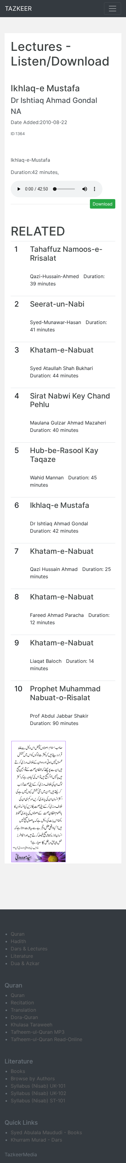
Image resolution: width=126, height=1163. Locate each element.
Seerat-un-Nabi (57, 304)
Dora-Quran (24, 1017)
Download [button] (103, 203)
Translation (23, 1010)
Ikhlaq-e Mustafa (59, 505)
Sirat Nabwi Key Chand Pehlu (70, 400)
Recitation (22, 1002)
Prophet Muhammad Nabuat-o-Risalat (65, 693)
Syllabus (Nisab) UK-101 (38, 1086)
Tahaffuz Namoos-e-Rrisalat (66, 253)
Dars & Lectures (29, 949)
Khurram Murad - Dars (36, 1140)
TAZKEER (18, 8)
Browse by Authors (33, 1078)
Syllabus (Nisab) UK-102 (38, 1093)
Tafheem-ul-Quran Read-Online (46, 1039)
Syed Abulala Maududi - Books (46, 1132)
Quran (17, 934)
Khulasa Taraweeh (31, 1024)
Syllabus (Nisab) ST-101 (38, 1100)
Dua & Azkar (25, 963)
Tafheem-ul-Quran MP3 (38, 1032)
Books (18, 1071)
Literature (22, 956)
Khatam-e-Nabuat (62, 350)
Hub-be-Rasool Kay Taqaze (64, 455)
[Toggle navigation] (112, 8)
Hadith (18, 941)
